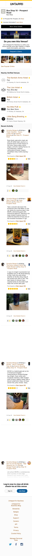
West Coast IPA (11, 200)
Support (16, 518)
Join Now (22, 491)
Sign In (10, 491)
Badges (16, 512)
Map (22, 18)
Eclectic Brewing (19, 366)
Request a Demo (16, 51)
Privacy (16, 530)
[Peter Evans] (13, 255)
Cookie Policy (16, 533)
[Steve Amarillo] (13, 190)
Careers (16, 521)
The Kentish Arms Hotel (17, 78)
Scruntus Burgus (11, 130)
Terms (16, 527)
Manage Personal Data (16, 539)
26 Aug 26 (9, 251)
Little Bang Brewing (16, 116)
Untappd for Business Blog (16, 504)
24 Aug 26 (9, 316)
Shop (16, 515)
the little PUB (13, 107)
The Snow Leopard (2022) (15, 265)
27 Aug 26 (9, 186)
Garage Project (11, 467)
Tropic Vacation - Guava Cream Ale (14, 132)
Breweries (16, 509)
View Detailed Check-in (19, 186)
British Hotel (12, 97)
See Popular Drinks (8, 66)
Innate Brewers (11, 267)
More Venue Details (16, 26)
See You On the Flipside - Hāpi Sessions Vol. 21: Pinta (16, 464)
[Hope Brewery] (16, 255)
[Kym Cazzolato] (26, 255)
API (16, 524)
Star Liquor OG (21, 156)
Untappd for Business (16, 501)
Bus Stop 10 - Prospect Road (17, 136)
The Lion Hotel (13, 87)
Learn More (19, 22)
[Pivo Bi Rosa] (16, 190)
